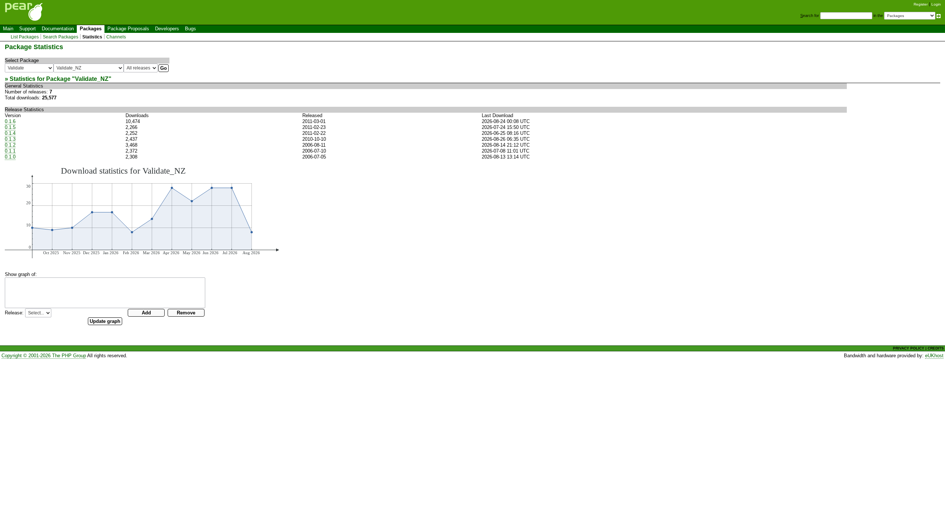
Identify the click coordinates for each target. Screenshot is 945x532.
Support (27, 28)
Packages (91, 28)
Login (936, 4)
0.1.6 (10, 121)
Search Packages (60, 37)
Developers (167, 28)
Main (8, 28)
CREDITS (936, 348)
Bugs (190, 28)
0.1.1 (10, 151)
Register (921, 4)
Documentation (58, 28)
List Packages (25, 37)
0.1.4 (10, 133)
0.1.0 (10, 157)
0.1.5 (10, 127)
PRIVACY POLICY (908, 348)
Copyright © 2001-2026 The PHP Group (43, 355)
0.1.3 (10, 139)
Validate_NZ (92, 79)
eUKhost (934, 355)
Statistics (92, 37)
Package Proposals (128, 28)
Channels (116, 37)
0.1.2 (10, 145)
